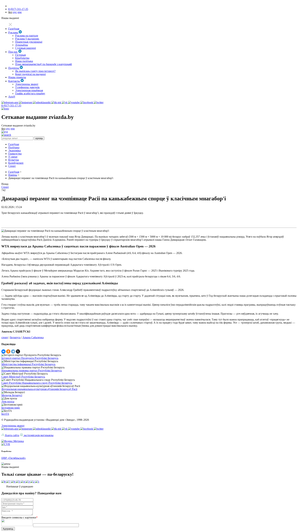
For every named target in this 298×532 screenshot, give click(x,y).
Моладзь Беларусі (11, 395)
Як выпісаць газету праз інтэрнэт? (35, 71)
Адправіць (8, 529)
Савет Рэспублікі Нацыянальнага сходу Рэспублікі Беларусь (36, 382)
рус (15, 12)
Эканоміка (14, 150)
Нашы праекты (17, 77)
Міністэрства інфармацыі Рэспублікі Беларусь (28, 364)
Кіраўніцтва (22, 58)
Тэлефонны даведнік (27, 87)
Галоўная (13, 28)
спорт (4, 337)
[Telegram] (13, 351)
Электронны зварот (26, 84)
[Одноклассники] (8, 351)
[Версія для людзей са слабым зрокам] (4, 131)
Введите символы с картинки (19, 517)
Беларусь (15, 337)
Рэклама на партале (26, 35)
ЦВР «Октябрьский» (13, 458)
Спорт (12, 166)
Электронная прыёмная (29, 90)
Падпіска (14, 67)
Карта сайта (11, 435)
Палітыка (13, 147)
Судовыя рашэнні (25, 48)
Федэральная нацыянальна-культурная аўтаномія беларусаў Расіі (39, 389)
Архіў (11, 96)
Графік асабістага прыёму (30, 93)
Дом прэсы (7, 401)
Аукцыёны (21, 44)
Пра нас (13, 51)
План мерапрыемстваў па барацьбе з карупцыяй (43, 64)
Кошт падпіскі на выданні (30, 74)
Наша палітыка (24, 61)
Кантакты (14, 81)
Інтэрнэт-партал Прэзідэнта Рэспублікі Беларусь (29, 358)
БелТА (5, 413)
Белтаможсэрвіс (10, 407)
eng (20, 12)
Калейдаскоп (15, 162)
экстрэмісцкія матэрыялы (38, 435)
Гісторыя (20, 54)
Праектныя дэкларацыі (28, 41)
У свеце (12, 156)
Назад (4, 183)
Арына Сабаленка (33, 337)
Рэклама (13, 32)
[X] (18, 351)
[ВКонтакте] (3, 351)
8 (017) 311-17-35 (18, 9)
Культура (13, 159)
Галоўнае (13, 144)
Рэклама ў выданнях (27, 38)
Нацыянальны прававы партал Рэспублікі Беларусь (31, 370)
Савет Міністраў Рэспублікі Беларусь (23, 376)
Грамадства (15, 153)
